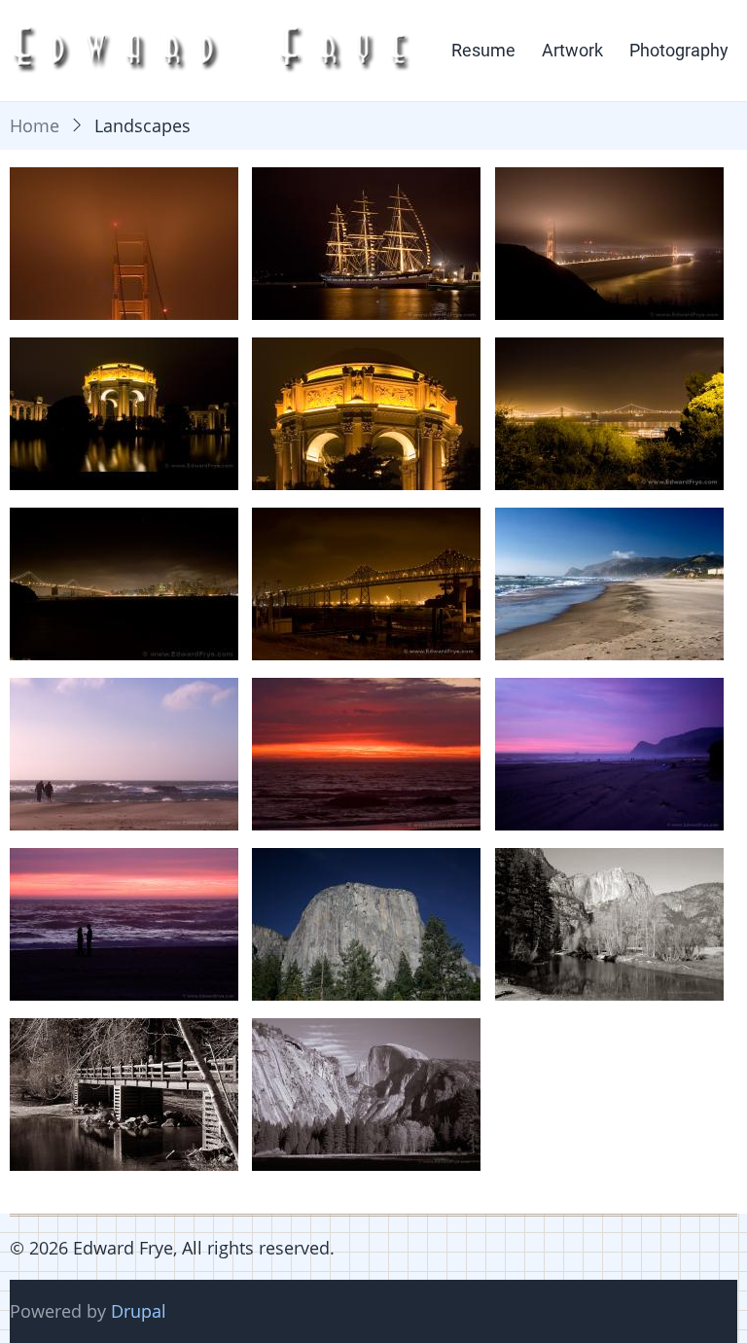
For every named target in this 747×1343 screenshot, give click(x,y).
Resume (483, 50)
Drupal (138, 1311)
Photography (679, 50)
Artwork (572, 50)
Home (34, 125)
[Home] (217, 48)
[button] (124, 250)
